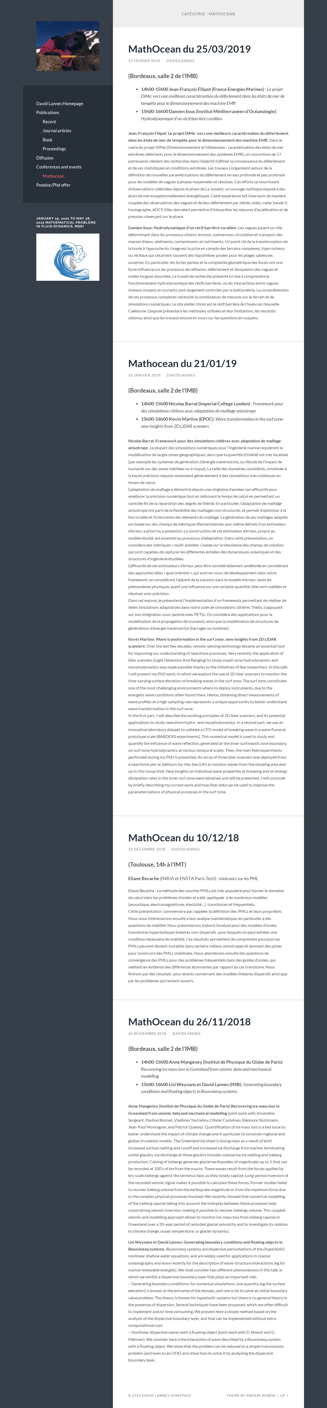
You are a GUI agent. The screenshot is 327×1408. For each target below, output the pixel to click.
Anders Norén (260, 1395)
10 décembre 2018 (147, 849)
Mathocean (53, 176)
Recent (49, 121)
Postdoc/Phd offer (53, 185)
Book (47, 139)
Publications (47, 112)
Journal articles (57, 130)
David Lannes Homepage (59, 103)
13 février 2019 (144, 61)
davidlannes (180, 61)
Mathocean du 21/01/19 (182, 363)
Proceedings (54, 148)
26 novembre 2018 (147, 1033)
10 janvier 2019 (144, 375)
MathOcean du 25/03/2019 (189, 49)
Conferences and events (58, 166)
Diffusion (44, 158)
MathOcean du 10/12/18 (183, 837)
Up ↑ (284, 1395)
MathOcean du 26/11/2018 (189, 1021)
